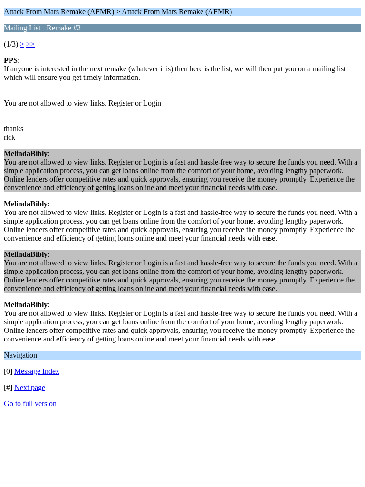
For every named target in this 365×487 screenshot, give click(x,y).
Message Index (36, 371)
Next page (29, 387)
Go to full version (30, 403)
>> (30, 44)
